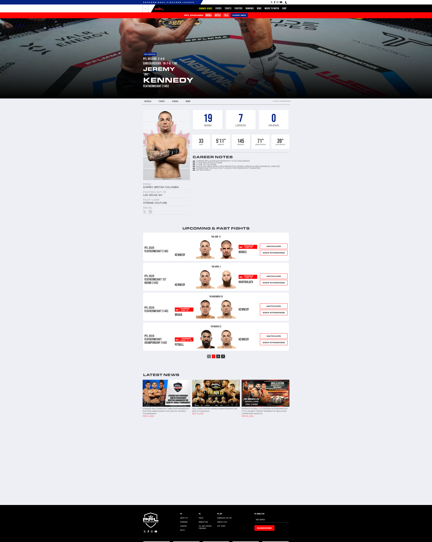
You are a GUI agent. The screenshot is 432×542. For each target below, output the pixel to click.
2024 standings (274, 312)
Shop (284, 8)
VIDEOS (175, 101)
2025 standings (274, 252)
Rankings (250, 8)
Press (201, 518)
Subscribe (264, 528)
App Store (221, 526)
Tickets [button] (228, 8)
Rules (182, 530)
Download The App (224, 518)
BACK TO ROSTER (281, 101)
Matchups (274, 246)
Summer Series (205, 8)
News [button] (259, 8)
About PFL (184, 518)
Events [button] (218, 8)
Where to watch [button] (272, 8)
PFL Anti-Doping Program (205, 527)
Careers (183, 526)
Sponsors (184, 522)
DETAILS (148, 101)
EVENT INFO (239, 15)
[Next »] (223, 356)
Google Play (222, 522)
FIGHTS (162, 101)
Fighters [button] (238, 8)
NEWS (188, 101)
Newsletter (203, 522)
